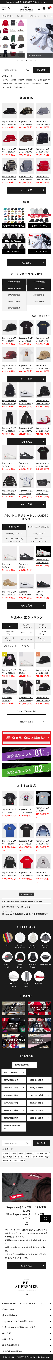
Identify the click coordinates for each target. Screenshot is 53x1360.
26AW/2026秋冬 (22, 1064)
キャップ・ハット (7, 83)
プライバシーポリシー (12, 1351)
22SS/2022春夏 (37, 1102)
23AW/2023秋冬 (11, 1095)
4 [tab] (31, 60)
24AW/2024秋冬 (11, 1087)
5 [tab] (35, 60)
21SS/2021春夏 (37, 1110)
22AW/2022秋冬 (11, 1102)
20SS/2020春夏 (37, 1118)
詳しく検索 (41, 70)
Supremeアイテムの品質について (18, 1321)
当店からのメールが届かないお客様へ (20, 1327)
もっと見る (26, 190)
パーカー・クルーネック (22, 83)
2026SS (13, 80)
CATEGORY (32, 16)
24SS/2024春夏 (37, 1087)
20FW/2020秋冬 (11, 1118)
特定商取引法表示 (11, 1345)
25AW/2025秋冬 (11, 1080)
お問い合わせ (8, 1339)
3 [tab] (26, 60)
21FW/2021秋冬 (11, 1110)
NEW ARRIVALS (6, 16)
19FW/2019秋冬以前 (12, 1127)
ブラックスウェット (19, 87)
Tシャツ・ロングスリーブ (42, 80)
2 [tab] (22, 60)
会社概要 (6, 1333)
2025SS (29, 80)
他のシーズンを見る (41, 316)
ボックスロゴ (7, 87)
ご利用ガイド (8, 1309)
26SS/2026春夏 (11, 1072)
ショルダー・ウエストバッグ (40, 83)
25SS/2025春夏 (37, 1080)
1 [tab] (17, 60)
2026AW (5, 80)
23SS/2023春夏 (37, 1095)
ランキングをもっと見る (26, 711)
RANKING (20, 16)
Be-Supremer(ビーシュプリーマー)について (23, 1303)
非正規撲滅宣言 (9, 1315)
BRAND (46, 16)
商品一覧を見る (26, 721)
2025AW (21, 80)
